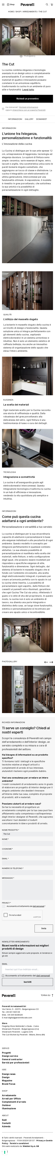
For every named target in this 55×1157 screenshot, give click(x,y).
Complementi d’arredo (14, 1102)
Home (11, 12)
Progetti (6, 1053)
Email (5, 859)
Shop (18, 12)
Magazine (7, 1081)
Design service (10, 1056)
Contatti (6, 1123)
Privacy (6, 903)
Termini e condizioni (19, 1143)
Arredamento (30, 12)
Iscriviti (27, 982)
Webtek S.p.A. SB (31, 1146)
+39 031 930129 (12, 1012)
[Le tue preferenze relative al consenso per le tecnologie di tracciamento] (4, 1152)
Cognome (7, 849)
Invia (43, 928)
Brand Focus (8, 1084)
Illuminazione (9, 1108)
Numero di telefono (12, 868)
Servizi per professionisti (15, 1063)
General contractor (12, 1059)
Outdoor (6, 1105)
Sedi (4, 1120)
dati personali (38, 906)
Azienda (6, 1126)
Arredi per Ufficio (11, 1099)
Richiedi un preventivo (27, 99)
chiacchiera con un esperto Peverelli (29, 110)
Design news (9, 1074)
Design (5, 1077)
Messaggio (8, 878)
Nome (5, 839)
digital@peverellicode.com (20, 1018)
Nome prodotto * (10, 830)
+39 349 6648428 (15, 1015)
